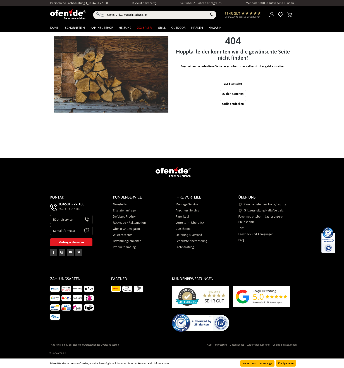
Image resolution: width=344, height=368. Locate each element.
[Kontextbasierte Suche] (100, 15)
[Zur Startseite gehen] (68, 14)
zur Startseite (233, 83)
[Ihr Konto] (271, 15)
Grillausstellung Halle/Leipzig (263, 210)
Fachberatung (185, 247)
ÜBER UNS (247, 197)
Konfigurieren (286, 363)
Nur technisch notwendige (257, 363)
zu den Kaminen (232, 94)
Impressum (220, 344)
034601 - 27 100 (71, 204)
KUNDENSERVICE (127, 197)
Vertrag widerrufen (71, 242)
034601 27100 (98, 3)
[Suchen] (212, 15)
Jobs (241, 228)
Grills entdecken (233, 104)
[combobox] (157, 15)
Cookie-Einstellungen (285, 344)
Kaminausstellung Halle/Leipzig (265, 204)
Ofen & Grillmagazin (126, 228)
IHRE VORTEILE (188, 197)
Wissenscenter (122, 235)
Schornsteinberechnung (191, 241)
